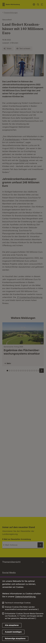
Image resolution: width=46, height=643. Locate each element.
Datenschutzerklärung (25, 596)
